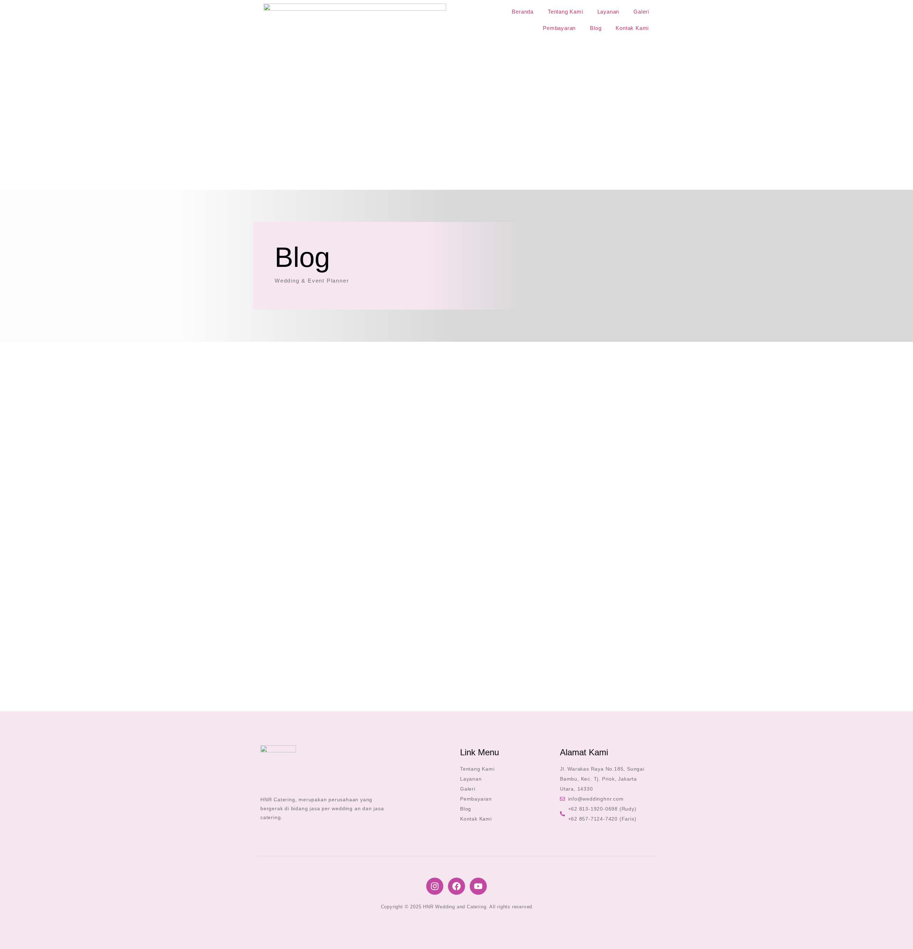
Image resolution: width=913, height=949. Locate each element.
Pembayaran (559, 28)
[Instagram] (434, 886)
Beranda (523, 12)
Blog (595, 28)
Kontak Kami (632, 28)
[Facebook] (456, 886)
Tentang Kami (565, 12)
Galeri (641, 12)
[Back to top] (897, 933)
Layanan (608, 12)
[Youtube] (478, 886)
